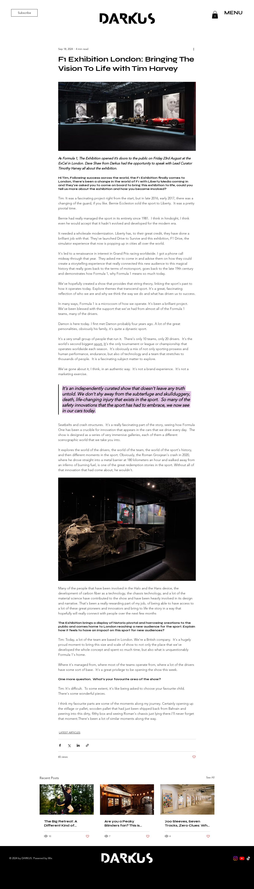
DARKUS (127, 18)
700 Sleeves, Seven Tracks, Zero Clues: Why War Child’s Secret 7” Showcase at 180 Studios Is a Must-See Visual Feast (187, 823)
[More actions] (193, 49)
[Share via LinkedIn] (78, 745)
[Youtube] (242, 858)
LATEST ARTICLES (69, 732)
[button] (215, 15)
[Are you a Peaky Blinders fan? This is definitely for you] (127, 799)
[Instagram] (235, 858)
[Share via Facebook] (60, 745)
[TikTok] (248, 858)
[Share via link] (87, 745)
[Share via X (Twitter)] (69, 745)
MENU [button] (233, 13)
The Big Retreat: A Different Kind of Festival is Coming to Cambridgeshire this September (62, 823)
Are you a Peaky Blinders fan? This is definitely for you (122, 823)
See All (210, 777)
